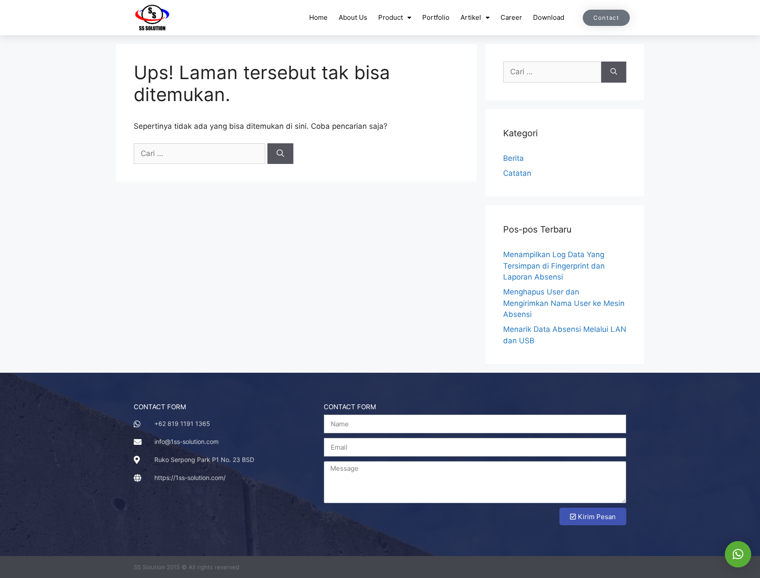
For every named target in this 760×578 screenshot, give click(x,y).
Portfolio (435, 17)
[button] (738, 554)
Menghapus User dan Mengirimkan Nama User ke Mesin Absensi (564, 303)
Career (511, 17)
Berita (513, 158)
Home (318, 17)
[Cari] (280, 153)
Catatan (517, 173)
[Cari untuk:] (200, 153)
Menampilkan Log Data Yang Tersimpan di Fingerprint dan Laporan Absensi (554, 265)
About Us (353, 17)
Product (390, 17)
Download (548, 17)
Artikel (470, 17)
